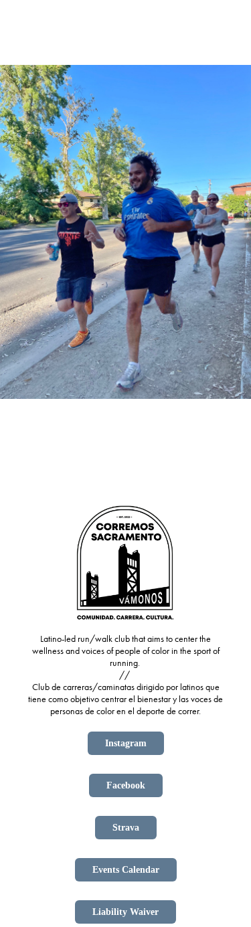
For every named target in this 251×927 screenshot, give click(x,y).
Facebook (125, 785)
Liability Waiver (125, 912)
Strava (125, 828)
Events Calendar (125, 870)
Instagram (126, 743)
